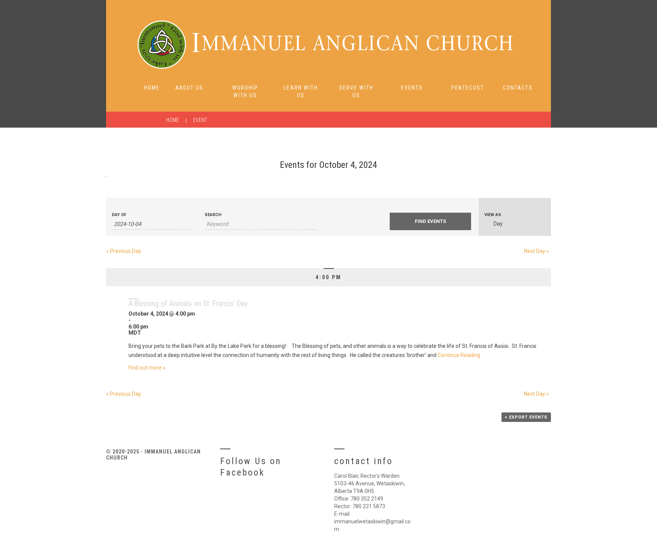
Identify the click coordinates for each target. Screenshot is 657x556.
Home (152, 88)
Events (412, 88)
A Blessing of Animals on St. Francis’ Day (188, 303)
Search (213, 215)
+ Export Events (526, 417)
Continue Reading (459, 355)
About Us (189, 88)
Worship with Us (245, 91)
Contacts (518, 88)
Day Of (119, 215)
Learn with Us (301, 91)
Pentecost (467, 88)
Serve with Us (356, 91)
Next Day (536, 251)
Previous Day (123, 251)
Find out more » (147, 368)
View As (492, 215)
